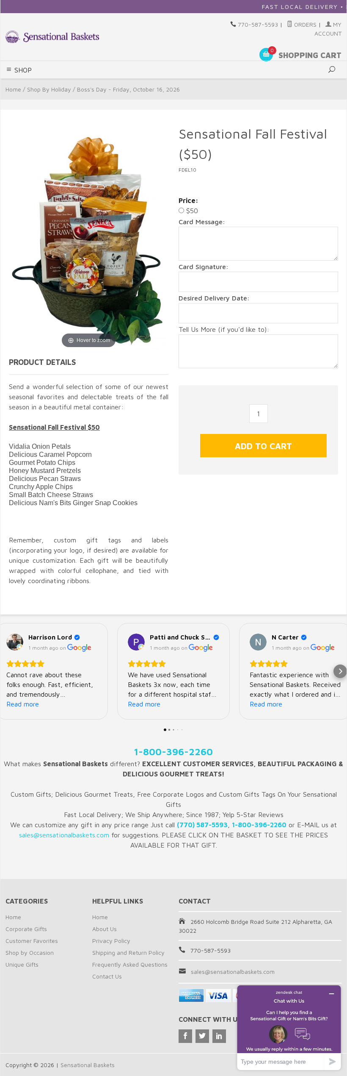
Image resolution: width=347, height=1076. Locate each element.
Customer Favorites (32, 940)
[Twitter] (202, 1036)
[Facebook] (185, 1036)
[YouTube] (219, 1036)
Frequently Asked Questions (130, 964)
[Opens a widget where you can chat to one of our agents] (289, 1027)
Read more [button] (22, 704)
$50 (191, 210)
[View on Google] (14, 642)
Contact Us (107, 976)
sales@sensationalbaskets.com (233, 971)
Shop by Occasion (30, 952)
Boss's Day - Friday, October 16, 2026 (128, 89)
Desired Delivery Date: (214, 298)
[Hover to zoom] (88, 236)
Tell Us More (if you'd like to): (224, 329)
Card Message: (202, 221)
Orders (304, 24)
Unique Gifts (22, 964)
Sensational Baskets (88, 1064)
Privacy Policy (111, 940)
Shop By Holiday (49, 89)
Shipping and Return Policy (128, 952)
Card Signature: (204, 266)
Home (13, 89)
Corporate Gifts (26, 928)
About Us (104, 928)
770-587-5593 (258, 24)
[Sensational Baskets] (52, 37)
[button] (7, 671)
